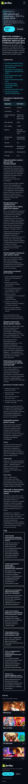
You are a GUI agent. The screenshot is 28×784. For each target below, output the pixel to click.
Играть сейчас (8, 774)
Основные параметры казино (14, 63)
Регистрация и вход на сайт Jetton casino (13, 76)
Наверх (4, 781)
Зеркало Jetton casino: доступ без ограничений (14, 66)
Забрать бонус (7, 29)
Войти (18, 774)
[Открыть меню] (24, 2)
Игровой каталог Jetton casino (14, 89)
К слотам (20, 29)
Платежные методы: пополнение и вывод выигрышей (11, 85)
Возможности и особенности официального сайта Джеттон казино (14, 71)
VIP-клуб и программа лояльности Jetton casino (12, 92)
